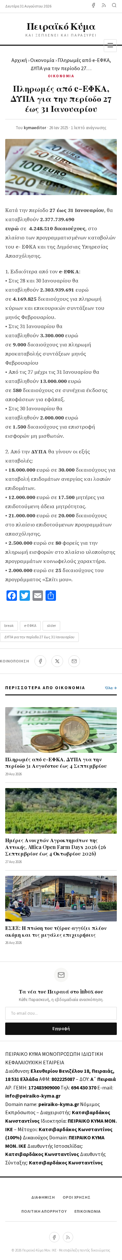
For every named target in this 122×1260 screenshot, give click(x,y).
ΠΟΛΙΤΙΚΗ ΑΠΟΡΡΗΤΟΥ (44, 1211)
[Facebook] (93, 6)
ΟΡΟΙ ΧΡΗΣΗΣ (77, 1197)
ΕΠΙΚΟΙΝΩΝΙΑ (88, 1211)
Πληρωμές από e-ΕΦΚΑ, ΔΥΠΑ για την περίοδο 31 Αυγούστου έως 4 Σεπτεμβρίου (56, 762)
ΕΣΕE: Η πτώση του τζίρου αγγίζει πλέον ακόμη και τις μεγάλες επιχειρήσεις (56, 931)
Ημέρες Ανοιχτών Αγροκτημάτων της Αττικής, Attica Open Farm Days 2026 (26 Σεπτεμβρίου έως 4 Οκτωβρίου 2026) (55, 847)
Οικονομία (42, 60)
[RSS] (68, 1237)
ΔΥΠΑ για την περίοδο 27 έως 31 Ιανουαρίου (39, 637)
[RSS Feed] (103, 6)
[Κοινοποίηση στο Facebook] (40, 661)
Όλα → (111, 688)
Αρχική (19, 60)
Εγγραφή (61, 1029)
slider (51, 626)
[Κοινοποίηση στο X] (57, 661)
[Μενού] (110, 45)
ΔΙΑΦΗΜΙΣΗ (43, 1197)
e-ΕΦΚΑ (30, 626)
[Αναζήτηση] (114, 6)
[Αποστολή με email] (74, 661)
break (9, 626)
